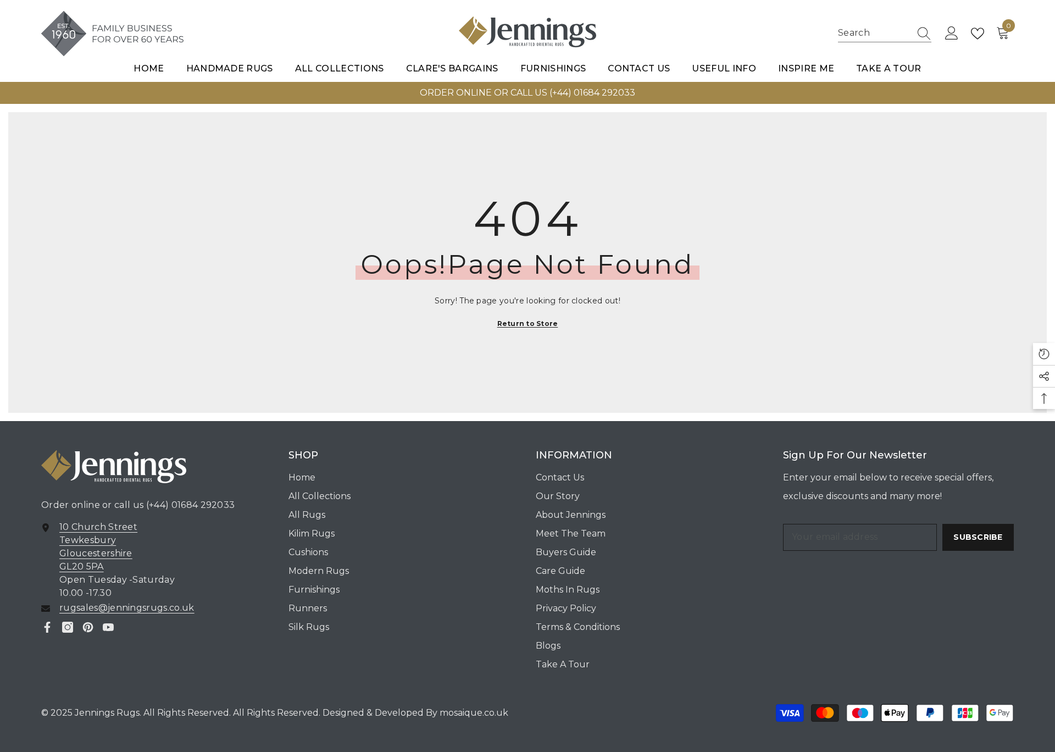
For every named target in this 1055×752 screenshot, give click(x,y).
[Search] (884, 33)
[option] (527, 92)
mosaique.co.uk (472, 712)
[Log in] (951, 33)
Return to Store (527, 323)
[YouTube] (108, 627)
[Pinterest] (88, 627)
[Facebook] (47, 627)
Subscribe (978, 537)
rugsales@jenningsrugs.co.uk (127, 607)
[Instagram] (68, 627)
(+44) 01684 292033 (190, 505)
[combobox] (874, 33)
